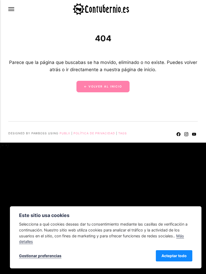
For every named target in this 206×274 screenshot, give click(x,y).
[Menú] (11, 9)
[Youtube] (194, 135)
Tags (122, 133)
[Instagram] (186, 135)
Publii (65, 133)
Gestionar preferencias (40, 255)
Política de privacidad (94, 133)
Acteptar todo (174, 255)
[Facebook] (179, 135)
